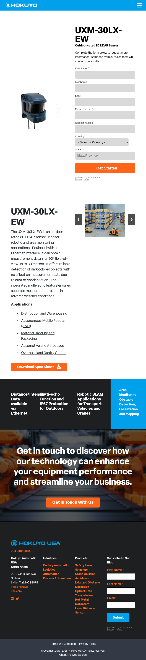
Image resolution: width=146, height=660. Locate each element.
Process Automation (57, 578)
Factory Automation (56, 565)
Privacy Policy (87, 644)
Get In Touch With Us (73, 503)
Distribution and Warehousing (44, 314)
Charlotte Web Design (73, 655)
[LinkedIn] (12, 598)
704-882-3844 (21, 551)
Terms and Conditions (63, 644)
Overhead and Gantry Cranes (43, 353)
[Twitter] (17, 598)
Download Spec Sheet (35, 367)
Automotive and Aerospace (42, 346)
